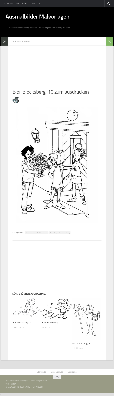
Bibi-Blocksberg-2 (51, 322)
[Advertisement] (57, 65)
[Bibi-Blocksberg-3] (86, 318)
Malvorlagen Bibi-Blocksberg (59, 233)
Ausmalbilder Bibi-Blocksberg (36, 233)
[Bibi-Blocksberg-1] (27, 308)
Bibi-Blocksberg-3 (81, 343)
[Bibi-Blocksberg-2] (57, 308)
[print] (16, 102)
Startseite (8, 3)
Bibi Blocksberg (21, 41)
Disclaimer (37, 3)
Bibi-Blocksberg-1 (22, 322)
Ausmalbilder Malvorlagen (37, 16)
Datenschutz (22, 3)
